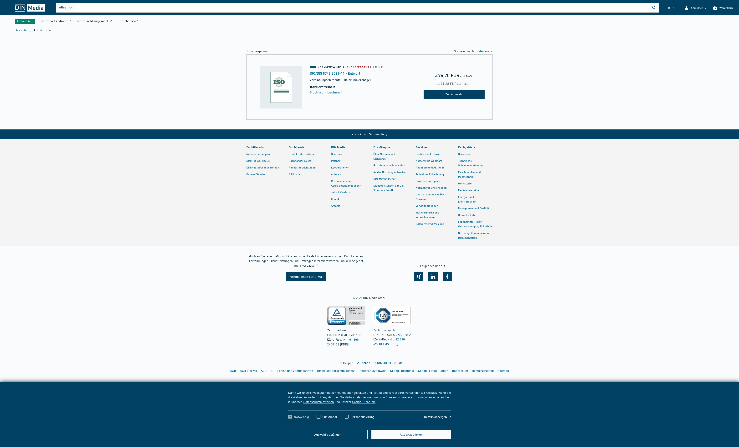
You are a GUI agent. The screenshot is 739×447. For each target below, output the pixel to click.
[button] (695, 8)
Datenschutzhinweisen (318, 401)
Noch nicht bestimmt (326, 92)
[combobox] (367, 8)
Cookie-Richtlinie (363, 401)
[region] (369, 408)
